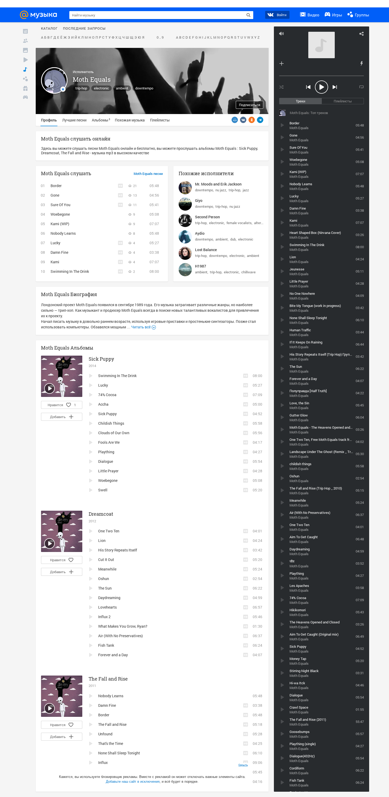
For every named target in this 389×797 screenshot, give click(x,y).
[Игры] (25, 98)
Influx (103, 762)
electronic (101, 88)
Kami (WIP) (60, 223)
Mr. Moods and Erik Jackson (218, 184)
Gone (55, 195)
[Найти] (248, 15)
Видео (312, 14)
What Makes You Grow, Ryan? (122, 626)
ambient (122, 88)
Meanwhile (107, 569)
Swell (102, 489)
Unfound (105, 733)
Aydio (200, 233)
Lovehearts (107, 607)
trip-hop (81, 88)
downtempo (144, 88)
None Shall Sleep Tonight (119, 752)
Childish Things (111, 423)
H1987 (200, 266)
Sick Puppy (101, 359)
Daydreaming (109, 597)
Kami (55, 261)
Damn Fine (59, 252)
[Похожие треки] (361, 63)
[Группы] (25, 79)
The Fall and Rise (108, 679)
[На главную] (40, 15)
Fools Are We (109, 442)
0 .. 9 (160, 37)
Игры (336, 14)
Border (56, 185)
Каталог (49, 28)
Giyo (198, 200)
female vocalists (239, 222)
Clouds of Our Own (113, 432)
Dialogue (105, 461)
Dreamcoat (101, 514)
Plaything (106, 451)
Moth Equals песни (148, 174)
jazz (246, 190)
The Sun (105, 588)
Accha (103, 404)
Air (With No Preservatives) (120, 635)
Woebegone (60, 214)
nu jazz (220, 190)
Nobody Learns (63, 233)
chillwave (248, 272)
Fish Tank (106, 645)
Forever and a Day (113, 654)
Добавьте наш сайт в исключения (133, 782)
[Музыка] (25, 69)
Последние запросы (84, 28)
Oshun (103, 578)
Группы (361, 14)
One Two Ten (108, 530)
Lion (102, 540)
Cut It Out (106, 559)
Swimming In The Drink (70, 271)
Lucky (55, 242)
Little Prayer (108, 470)
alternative (262, 222)
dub (233, 239)
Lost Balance (206, 249)
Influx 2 (104, 616)
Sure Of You (60, 204)
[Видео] (25, 60)
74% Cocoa (107, 394)
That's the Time (110, 743)
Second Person (207, 216)
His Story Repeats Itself (117, 550)
